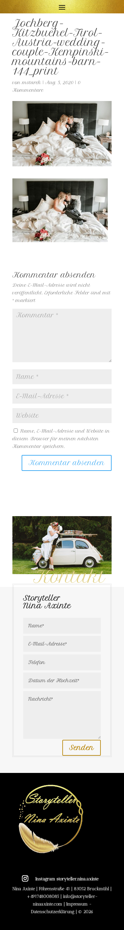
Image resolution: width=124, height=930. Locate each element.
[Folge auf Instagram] (25, 878)
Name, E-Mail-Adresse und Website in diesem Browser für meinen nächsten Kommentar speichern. (61, 438)
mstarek (31, 82)
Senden (81, 748)
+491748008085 (43, 896)
